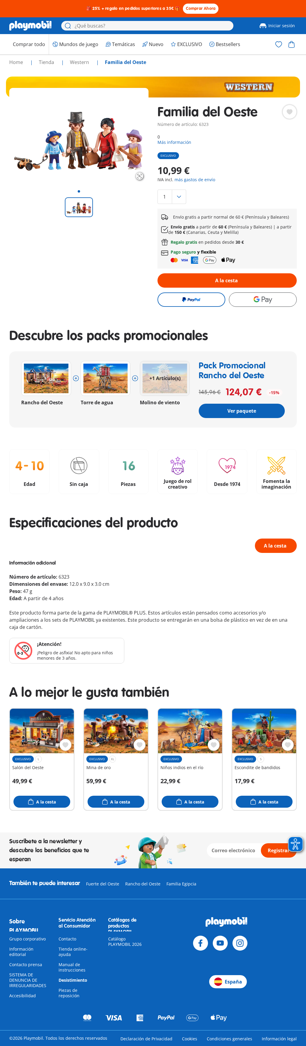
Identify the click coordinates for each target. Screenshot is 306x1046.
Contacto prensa (25, 964)
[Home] (30, 26)
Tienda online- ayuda (73, 951)
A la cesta (226, 280)
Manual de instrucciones (72, 967)
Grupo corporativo (27, 939)
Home (16, 62)
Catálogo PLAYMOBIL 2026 (125, 941)
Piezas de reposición (69, 992)
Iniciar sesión (281, 25)
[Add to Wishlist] (289, 112)
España (233, 981)
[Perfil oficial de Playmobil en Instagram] (239, 943)
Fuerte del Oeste (102, 884)
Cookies (189, 1039)
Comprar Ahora (201, 8)
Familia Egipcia (181, 884)
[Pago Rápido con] (191, 299)
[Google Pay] (263, 299)
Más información (174, 142)
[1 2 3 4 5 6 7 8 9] (227, 197)
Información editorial (21, 951)
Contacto (67, 939)
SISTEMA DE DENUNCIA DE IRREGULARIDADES (27, 980)
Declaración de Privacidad (146, 1039)
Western (80, 62)
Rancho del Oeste (142, 884)
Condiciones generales (229, 1039)
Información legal (279, 1039)
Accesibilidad (22, 995)
